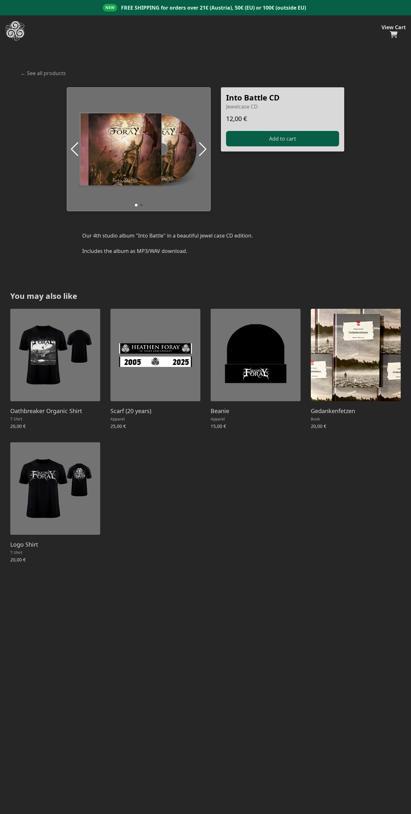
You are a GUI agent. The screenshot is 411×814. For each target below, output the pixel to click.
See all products (43, 73)
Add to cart (282, 138)
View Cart (393, 27)
